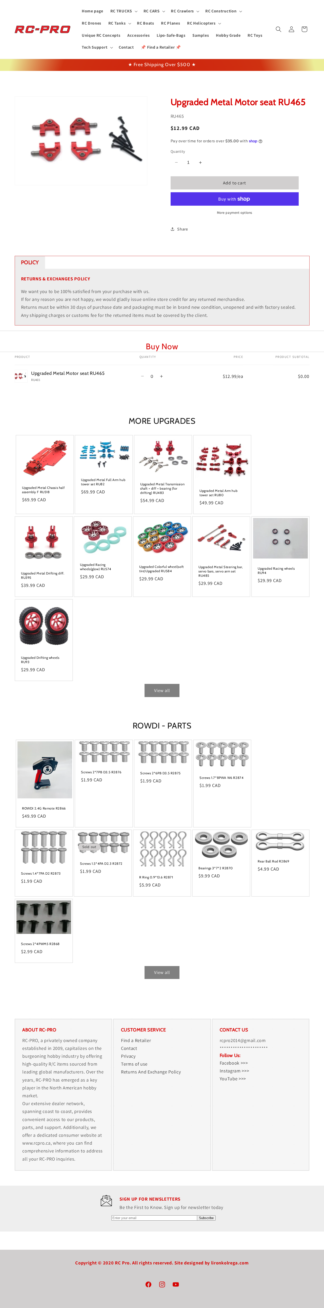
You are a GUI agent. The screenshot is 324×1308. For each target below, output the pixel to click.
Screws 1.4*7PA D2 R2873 (41, 873)
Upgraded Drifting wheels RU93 (40, 659)
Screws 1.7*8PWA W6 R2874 (221, 778)
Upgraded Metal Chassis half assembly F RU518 (43, 490)
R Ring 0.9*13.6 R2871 (156, 877)
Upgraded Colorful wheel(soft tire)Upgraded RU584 (161, 569)
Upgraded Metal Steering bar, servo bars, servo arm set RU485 (220, 571)
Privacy (128, 1056)
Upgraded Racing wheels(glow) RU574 (95, 567)
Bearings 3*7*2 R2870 (215, 868)
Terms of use (134, 1064)
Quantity (178, 151)
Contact (129, 1048)
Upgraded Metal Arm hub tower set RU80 (218, 493)
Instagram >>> (234, 1071)
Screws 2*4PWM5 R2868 (40, 944)
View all (162, 690)
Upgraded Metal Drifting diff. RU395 (42, 575)
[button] (123, 11)
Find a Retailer (136, 1040)
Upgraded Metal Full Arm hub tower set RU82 (103, 482)
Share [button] (182, 229)
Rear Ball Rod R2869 (273, 861)
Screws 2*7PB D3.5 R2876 (101, 772)
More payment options (235, 212)
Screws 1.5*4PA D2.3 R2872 (101, 863)
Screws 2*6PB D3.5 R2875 (160, 773)
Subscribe (206, 1218)
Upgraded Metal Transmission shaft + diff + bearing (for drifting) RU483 (162, 488)
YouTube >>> (233, 1078)
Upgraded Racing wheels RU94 (276, 570)
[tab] (30, 262)
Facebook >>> (234, 1063)
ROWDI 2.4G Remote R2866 (44, 808)
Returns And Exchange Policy (151, 1072)
